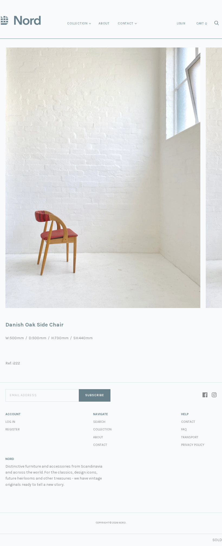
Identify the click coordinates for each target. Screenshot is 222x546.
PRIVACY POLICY (192, 445)
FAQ (184, 429)
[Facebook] (205, 395)
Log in (10, 422)
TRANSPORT (189, 437)
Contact (125, 23)
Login (181, 23)
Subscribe (94, 395)
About (104, 23)
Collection (77, 23)
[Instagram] (214, 395)
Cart (202, 24)
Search (99, 422)
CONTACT (188, 422)
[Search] (216, 24)
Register (12, 429)
